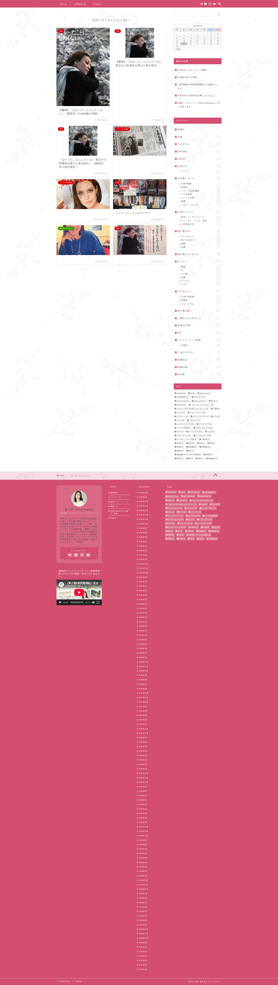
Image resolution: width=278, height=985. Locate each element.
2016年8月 (143, 742)
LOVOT (198, 159)
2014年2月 (143, 871)
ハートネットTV (205, 424)
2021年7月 (143, 581)
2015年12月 (143, 773)
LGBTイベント (198, 212)
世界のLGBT (198, 325)
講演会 (200, 187)
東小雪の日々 (199, 231)
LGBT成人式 (200, 224)
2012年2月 (143, 969)
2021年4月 (143, 590)
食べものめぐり (200, 240)
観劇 (200, 243)
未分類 (198, 374)
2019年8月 (143, 626)
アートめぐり (200, 236)
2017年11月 (143, 697)
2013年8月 (143, 898)
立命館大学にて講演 (187, 77)
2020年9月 (143, 595)
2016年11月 (143, 733)
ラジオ (211, 431)
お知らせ (198, 166)
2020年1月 (143, 617)
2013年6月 (143, 907)
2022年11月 (143, 519)
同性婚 (180, 443)
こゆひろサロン (198, 352)
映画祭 (180, 451)
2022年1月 (143, 559)
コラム (216, 416)
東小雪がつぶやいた (199, 254)
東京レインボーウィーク (200, 217)
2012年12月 (143, 929)
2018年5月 (143, 675)
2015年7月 (143, 795)
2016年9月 (143, 737)
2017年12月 (143, 693)
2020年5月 (143, 599)
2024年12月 (143, 501)
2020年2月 (143, 613)
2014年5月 (143, 858)
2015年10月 (143, 782)
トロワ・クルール (200, 205)
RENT (214, 401)
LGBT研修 (200, 184)
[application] (79, 592)
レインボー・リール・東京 (200, 221)
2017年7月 (143, 711)
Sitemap (78, 981)
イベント (200, 171)
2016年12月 (143, 729)
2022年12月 (143, 515)
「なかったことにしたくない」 (202, 405)
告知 (191, 443)
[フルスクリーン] (98, 602)
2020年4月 (143, 604)
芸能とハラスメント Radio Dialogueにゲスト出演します (199, 105)
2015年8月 (143, 791)
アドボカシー (198, 291)
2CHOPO (181, 393)
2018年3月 (143, 684)
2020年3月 (143, 608)
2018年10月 (143, 671)
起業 (200, 458)
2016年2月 (143, 764)
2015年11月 (143, 778)
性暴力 (198, 129)
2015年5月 (143, 804)
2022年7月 (143, 537)
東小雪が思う (198, 310)
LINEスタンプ (199, 397)
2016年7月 (143, 746)
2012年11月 (143, 934)
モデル (180, 431)
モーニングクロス (195, 431)
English (97, 4)
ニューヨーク (194, 420)
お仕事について (199, 178)
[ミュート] (93, 602)
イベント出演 (200, 198)
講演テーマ (114, 502)
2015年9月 (143, 787)
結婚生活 (198, 359)
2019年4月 (143, 644)
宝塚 (198, 137)
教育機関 (192, 447)
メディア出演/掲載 (200, 191)
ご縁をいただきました (198, 318)
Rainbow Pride (200, 401)
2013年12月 (143, 880)
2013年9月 (143, 893)
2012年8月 (143, 942)
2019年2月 (143, 653)
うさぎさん (198, 144)
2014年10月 (143, 836)
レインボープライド (203, 435)
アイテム (200, 281)
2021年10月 (143, 573)
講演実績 (113, 493)
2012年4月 (143, 960)
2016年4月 (143, 755)
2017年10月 (143, 702)
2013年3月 (143, 920)
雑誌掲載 (212, 458)
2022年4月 (143, 546)
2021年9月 (143, 577)
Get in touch (205, 393)
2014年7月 (143, 849)
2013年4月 (143, 916)
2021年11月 (143, 568)
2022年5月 (143, 541)
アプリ (200, 284)
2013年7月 (143, 902)
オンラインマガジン (200, 416)
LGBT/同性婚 (200, 297)
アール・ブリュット (197, 412)
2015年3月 (143, 813)
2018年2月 (143, 689)
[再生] (60, 602)
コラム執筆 (200, 194)
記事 (200, 277)
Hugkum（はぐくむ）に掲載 (192, 70)
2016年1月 (143, 769)
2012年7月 (143, 947)
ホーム (63, 4)
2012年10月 (143, 938)
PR (198, 332)
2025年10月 (143, 493)
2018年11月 (143, 666)
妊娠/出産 (198, 367)
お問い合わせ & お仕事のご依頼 (119, 512)
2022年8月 (143, 533)
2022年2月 (143, 555)
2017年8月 (143, 706)
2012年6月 (143, 951)
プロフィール (115, 497)
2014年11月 (143, 831)
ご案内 (216, 409)
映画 (200, 267)
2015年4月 (143, 809)
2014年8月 (143, 844)
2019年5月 (143, 640)
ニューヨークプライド (185, 424)
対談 (212, 443)
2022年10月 (143, 524)
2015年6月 (143, 800)
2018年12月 (143, 662)
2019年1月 (143, 657)
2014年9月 (143, 840)
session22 (181, 405)
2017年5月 (143, 715)
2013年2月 (143, 925)
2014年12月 (143, 827)
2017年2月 (143, 720)
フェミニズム (200, 304)
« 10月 (177, 49)
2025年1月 (143, 497)
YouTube (198, 151)
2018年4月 (143, 680)
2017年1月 (143, 724)
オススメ (198, 261)
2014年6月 (143, 853)
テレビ (180, 420)
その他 (200, 274)
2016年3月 (143, 760)
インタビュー (182, 416)
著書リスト (114, 506)
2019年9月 (143, 622)
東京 (190, 451)
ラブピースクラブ (184, 435)
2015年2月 (143, 818)
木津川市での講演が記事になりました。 (197, 95)
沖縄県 (209, 454)
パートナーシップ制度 (198, 340)
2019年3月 (143, 648)
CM (192, 393)
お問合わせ (80, 4)
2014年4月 (143, 862)
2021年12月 (143, 564)
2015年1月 (143, 822)
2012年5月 (143, 956)
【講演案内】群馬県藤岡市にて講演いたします (198, 86)
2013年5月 (143, 911)
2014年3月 (143, 867)
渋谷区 (200, 345)
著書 (200, 201)
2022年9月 (143, 528)
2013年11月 (143, 885)
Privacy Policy (65, 981)
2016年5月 (143, 751)
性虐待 (200, 300)
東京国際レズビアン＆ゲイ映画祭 (189, 454)
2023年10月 (143, 510)
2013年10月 (143, 889)
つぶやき (181, 412)
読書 (200, 247)
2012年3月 (143, 965)
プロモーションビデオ (204, 428)
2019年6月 (143, 635)
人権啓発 (205, 439)
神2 (190, 458)
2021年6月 (143, 586)
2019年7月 (143, 631)
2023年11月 (143, 506)
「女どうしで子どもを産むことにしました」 (192, 409)
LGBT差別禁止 (183, 397)
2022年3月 (143, 550)
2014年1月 (143, 876)
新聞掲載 (205, 447)
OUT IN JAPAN (183, 401)
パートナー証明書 (184, 428)
